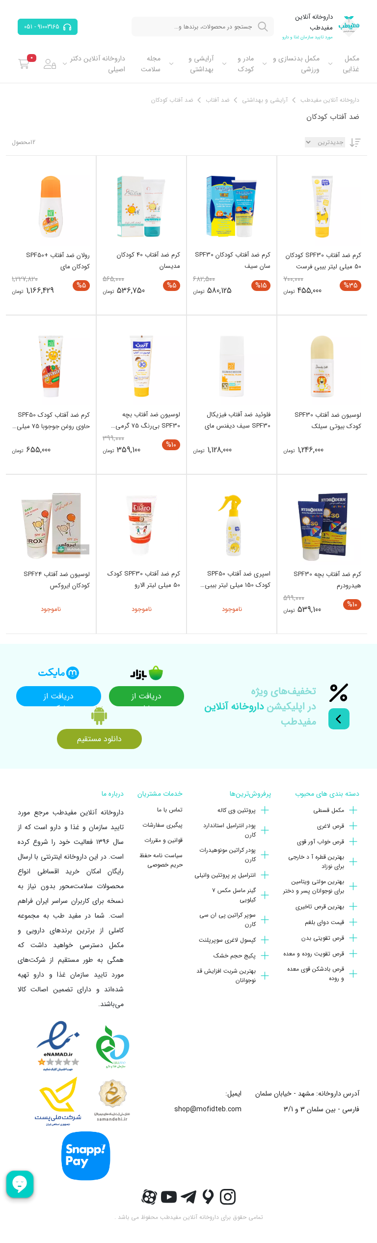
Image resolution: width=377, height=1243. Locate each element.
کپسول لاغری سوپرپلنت (227, 940)
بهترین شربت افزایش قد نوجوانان (226, 975)
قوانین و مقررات (163, 840)
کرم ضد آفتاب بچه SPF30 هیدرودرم (327, 580)
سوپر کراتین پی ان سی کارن (227, 919)
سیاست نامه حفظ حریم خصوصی (161, 860)
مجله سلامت (151, 64)
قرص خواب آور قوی (320, 841)
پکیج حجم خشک (235, 955)
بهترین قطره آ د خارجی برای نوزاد (316, 861)
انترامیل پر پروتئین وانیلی (225, 875)
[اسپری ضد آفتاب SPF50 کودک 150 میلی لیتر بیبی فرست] (231, 525)
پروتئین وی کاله (236, 810)
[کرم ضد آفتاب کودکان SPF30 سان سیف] (231, 206)
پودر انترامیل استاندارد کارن (229, 830)
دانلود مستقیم (99, 739)
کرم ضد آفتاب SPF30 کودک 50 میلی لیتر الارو (144, 579)
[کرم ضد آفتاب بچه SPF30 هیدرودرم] (322, 526)
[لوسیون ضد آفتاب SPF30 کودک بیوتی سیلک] (322, 366)
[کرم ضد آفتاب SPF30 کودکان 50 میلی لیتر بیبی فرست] (322, 207)
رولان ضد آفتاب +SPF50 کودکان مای (58, 261)
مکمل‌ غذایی (351, 64)
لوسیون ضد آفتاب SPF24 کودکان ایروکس (57, 580)
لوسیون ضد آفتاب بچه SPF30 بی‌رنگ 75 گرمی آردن (147, 420)
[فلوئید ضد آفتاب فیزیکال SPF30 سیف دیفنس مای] (231, 366)
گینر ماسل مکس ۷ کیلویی (234, 895)
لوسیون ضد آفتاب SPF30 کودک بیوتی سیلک (328, 421)
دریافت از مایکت (59, 698)
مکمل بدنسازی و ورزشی (296, 64)
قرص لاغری (330, 826)
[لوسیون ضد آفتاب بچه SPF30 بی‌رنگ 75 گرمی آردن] (141, 366)
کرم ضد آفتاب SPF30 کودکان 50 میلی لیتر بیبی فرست (323, 261)
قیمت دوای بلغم (324, 922)
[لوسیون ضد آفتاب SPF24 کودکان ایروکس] (51, 526)
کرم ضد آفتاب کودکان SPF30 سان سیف (232, 260)
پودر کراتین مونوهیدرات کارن (227, 854)
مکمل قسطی (328, 810)
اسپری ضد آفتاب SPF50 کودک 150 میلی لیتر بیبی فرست (237, 579)
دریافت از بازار (147, 698)
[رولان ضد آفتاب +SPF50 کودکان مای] (51, 207)
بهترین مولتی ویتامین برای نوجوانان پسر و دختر (313, 886)
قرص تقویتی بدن (322, 938)
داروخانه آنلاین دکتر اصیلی (97, 64)
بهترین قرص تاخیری (320, 906)
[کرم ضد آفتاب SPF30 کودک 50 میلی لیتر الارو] (141, 525)
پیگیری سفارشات (162, 825)
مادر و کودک (245, 64)
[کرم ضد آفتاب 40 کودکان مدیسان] (141, 206)
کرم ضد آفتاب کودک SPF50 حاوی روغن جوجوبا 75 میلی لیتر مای (53, 421)
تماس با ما (170, 809)
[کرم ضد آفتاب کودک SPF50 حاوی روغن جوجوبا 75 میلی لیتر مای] (51, 366)
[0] (24, 64)
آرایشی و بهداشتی (201, 64)
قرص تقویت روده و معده (313, 953)
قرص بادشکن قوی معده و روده (315, 973)
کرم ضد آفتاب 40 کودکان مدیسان (148, 260)
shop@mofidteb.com (208, 1109)
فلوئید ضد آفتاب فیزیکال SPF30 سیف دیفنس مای (237, 420)
